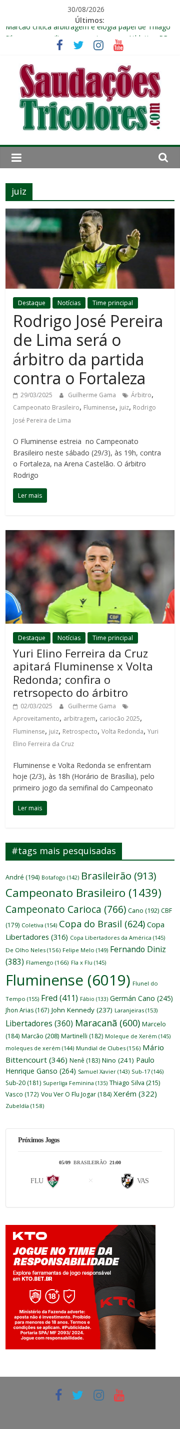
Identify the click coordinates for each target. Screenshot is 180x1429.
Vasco (22, 1094)
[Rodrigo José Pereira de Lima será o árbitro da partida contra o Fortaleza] (90, 214)
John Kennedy (82, 1009)
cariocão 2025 (120, 718)
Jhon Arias (28, 1010)
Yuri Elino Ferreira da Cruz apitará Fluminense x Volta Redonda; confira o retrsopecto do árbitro (83, 673)
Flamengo (47, 962)
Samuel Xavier (104, 1071)
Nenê (85, 1060)
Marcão (40, 1035)
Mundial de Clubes (108, 1048)
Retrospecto (80, 731)
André (23, 877)
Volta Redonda (123, 731)
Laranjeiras (136, 1010)
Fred (59, 997)
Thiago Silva (135, 1082)
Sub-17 (148, 1071)
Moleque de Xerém (137, 1036)
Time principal (112, 303)
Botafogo (60, 877)
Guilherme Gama (93, 395)
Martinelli (82, 1036)
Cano (143, 910)
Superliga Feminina (75, 1083)
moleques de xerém (40, 1048)
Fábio (94, 998)
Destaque (32, 303)
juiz (124, 407)
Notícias (69, 303)
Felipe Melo (85, 950)
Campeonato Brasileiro (46, 407)
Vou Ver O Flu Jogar (76, 1094)
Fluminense (100, 407)
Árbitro (141, 395)
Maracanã (107, 1023)
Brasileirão (118, 875)
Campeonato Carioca (66, 909)
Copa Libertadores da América (117, 937)
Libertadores (39, 1023)
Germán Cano (141, 998)
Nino (118, 1060)
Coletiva (39, 925)
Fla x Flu (88, 962)
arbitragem (80, 718)
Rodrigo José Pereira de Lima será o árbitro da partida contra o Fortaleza (88, 349)
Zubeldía (25, 1105)
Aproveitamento (36, 718)
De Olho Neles (33, 950)
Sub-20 (23, 1083)
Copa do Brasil (102, 924)
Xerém (135, 1094)
